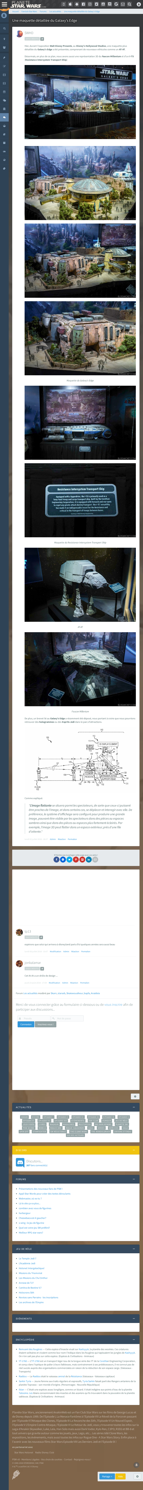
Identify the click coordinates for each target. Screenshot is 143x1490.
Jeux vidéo (28, 1124)
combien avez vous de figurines (35, 1208)
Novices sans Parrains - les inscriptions (38, 1297)
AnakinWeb (60, 1412)
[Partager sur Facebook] (56, 860)
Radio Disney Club (44, 1452)
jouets (67, 1433)
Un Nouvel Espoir (121, 1421)
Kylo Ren (101, 1429)
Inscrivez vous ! (46, 1024)
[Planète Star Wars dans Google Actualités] (116, 4)
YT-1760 (23, 1361)
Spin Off (24, 1131)
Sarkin (91, 1381)
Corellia (104, 1361)
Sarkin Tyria (25, 1381)
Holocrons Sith (26, 1292)
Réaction (62, 839)
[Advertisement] (75, 897)
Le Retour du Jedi (81, 1425)
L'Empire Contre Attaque (40, 1425)
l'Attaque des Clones (42, 1421)
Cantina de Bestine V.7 (30, 1287)
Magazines (68, 1124)
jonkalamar (33, 962)
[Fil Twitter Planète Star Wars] (96, 4)
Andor (24, 1117)
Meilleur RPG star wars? (31, 1232)
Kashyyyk (84, 1349)
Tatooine (23, 1393)
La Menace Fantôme (69, 1416)
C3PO (111, 1429)
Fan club (93, 1120)
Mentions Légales (30, 1459)
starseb (61, 993)
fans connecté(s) (36, 1163)
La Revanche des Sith (83, 1421)
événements (38, 1437)
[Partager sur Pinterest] (76, 860)
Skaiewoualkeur (74, 993)
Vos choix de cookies (51, 1459)
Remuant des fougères (30, 1349)
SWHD (29, 33)
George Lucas (125, 1412)
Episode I (48, 1117)
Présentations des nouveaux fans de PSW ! (41, 1188)
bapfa (87, 993)
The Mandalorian (100, 1131)
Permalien (72, 839)
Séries (101, 1128)
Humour (106, 1120)
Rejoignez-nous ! (82, 1459)
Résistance (76, 1376)
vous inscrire (113, 1004)
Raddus (23, 1376)
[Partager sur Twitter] (69, 860)
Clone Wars (116, 1433)
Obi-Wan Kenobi (103, 1124)
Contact (68, 1459)
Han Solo (62, 1429)
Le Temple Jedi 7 (27, 1258)
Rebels (42, 1128)
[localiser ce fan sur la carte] (42, 39)
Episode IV (93, 1117)
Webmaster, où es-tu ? (30, 1198)
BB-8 (128, 1429)
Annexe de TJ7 (26, 1282)
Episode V (124, 1117)
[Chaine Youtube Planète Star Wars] (103, 4)
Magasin (54, 1124)
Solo (125, 1128)
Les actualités (30, 993)
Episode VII (44, 1120)
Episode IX (108, 1117)
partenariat (21, 1447)
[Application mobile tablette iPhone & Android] (63, 4)
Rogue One (56, 1128)
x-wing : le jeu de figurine (31, 1222)
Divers (35, 1117)
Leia (52, 1429)
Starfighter (39, 1131)
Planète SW (122, 1124)
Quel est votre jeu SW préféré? (34, 1227)
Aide (120, 1476)
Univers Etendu (122, 1131)
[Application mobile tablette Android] (77, 4)
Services (113, 1128)
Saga (90, 1128)
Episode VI (28, 1120)
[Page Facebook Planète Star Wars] (83, 4)
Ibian (21, 1389)
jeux (74, 1433)
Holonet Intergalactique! (31, 1268)
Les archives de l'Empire (31, 1302)
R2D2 (119, 1429)
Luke (46, 1429)
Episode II (63, 1117)
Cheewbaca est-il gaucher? (32, 1218)
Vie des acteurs (75, 1135)
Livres (42, 1124)
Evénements (77, 1120)
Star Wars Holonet (23, 1452)
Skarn (54, 993)
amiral (61, 1376)
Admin (53, 839)
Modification (55, 951)
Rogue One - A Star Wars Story (102, 1437)
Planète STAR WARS (27, 4)
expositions (19, 1437)
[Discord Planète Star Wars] (109, 4)
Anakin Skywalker (31, 1429)
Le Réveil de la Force (111, 1416)
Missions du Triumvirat (30, 1273)
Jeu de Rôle (121, 1120)
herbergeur (25, 1213)
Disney (20, 1416)
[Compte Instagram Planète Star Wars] (90, 4)
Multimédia (85, 1124)
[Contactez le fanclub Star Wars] (123, 4)
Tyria (85, 1381)
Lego (81, 1433)
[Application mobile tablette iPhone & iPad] (70, 4)
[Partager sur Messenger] (63, 860)
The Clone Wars (78, 1131)
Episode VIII (61, 1120)
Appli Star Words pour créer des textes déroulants (44, 1193)
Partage (106, 1476)
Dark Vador (88, 1429)
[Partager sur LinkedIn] (89, 860)
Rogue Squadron (75, 1128)
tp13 (28, 931)
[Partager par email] (95, 860)
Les (31, 1393)
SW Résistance (58, 1131)
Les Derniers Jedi (88, 1442)
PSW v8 (16, 1459)
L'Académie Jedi (27, 1263)
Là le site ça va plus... (29, 1203)
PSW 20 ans (28, 1128)
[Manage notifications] (136, 1465)
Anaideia (95, 993)
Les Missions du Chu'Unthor (33, 1278)
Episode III (78, 1117)
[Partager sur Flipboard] (82, 860)
